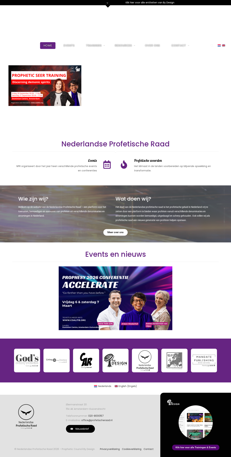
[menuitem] (102, 386)
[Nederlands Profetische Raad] (115, 22)
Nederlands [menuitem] (104, 386)
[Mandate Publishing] (204, 360)
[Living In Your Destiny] (56, 360)
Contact (149, 449)
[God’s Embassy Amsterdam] (27, 360)
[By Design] (115, 360)
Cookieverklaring (131, 449)
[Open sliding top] (108, 4)
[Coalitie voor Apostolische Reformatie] (86, 360)
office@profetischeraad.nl (96, 420)
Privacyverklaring (110, 449)
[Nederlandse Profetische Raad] (145, 360)
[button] (227, 397)
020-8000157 (96, 416)
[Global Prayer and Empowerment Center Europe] (174, 360)
